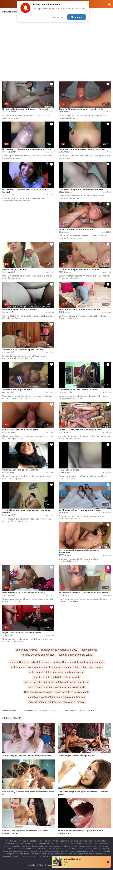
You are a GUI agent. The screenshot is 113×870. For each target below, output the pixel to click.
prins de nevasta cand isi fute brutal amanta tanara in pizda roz (56, 682)
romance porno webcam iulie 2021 (59, 650)
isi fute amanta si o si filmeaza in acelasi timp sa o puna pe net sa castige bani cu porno (56, 667)
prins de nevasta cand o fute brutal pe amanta (56, 677)
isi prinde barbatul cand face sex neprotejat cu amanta (56, 702)
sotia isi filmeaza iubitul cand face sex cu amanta (79, 662)
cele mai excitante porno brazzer (38, 655)
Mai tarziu (58, 17)
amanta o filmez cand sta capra (75, 655)
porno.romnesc (89, 650)
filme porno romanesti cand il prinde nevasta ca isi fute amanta (56, 692)
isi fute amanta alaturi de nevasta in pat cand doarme (56, 672)
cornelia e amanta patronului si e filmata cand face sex (56, 697)
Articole (31, 865)
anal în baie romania (26, 650)
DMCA (40, 865)
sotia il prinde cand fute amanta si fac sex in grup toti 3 (56, 687)
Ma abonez (76, 17)
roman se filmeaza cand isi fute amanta (29, 662)
